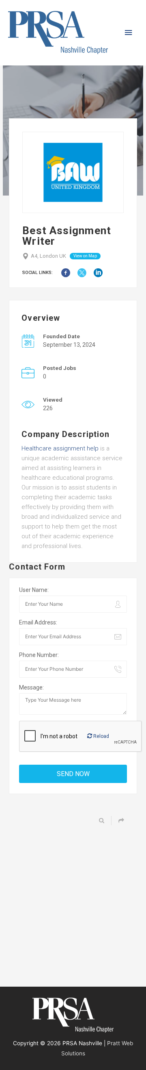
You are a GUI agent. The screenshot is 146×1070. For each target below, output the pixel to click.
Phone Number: (39, 655)
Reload (100, 736)
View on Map (85, 256)
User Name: (34, 590)
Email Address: (38, 622)
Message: (31, 687)
